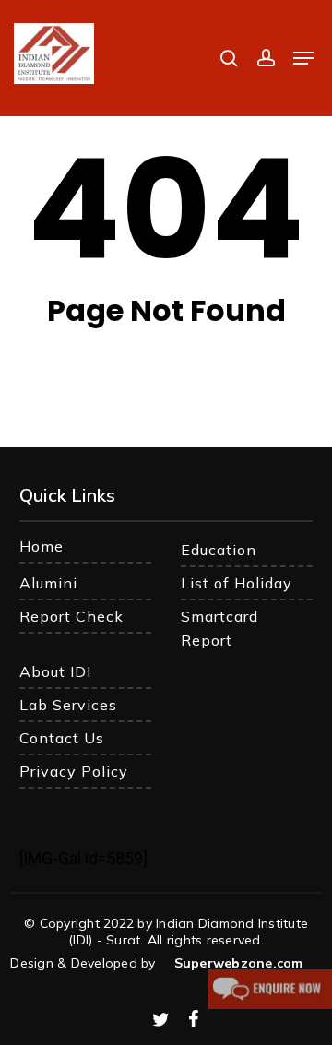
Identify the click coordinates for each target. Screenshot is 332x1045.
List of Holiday (236, 583)
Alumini (48, 583)
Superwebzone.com (238, 963)
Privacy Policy (73, 771)
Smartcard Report (219, 628)
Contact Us (61, 738)
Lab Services (68, 704)
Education (218, 549)
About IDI (55, 671)
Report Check (71, 616)
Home (41, 546)
